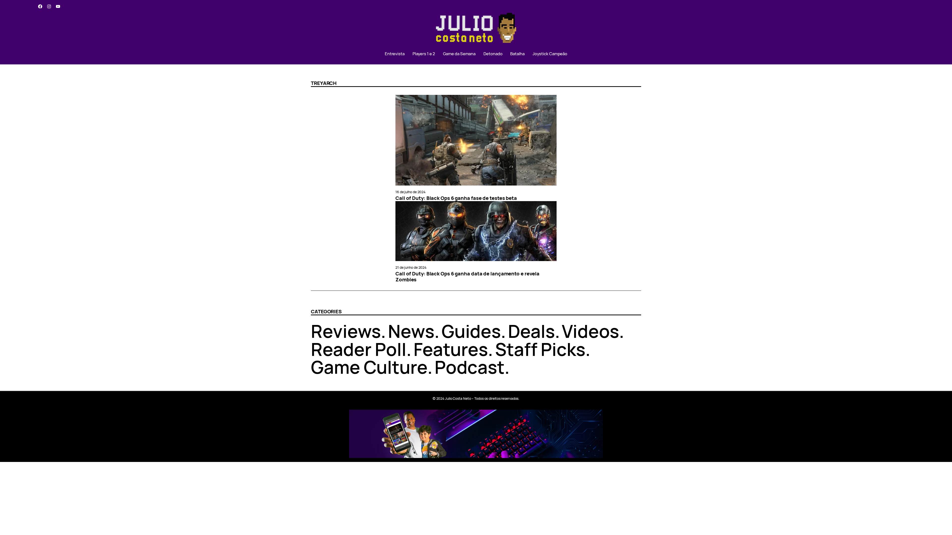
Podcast (470, 367)
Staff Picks (540, 349)
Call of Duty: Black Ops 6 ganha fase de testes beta (456, 198)
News (411, 331)
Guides (471, 331)
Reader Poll (358, 349)
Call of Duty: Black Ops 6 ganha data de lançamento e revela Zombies (467, 277)
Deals (531, 331)
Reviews (346, 331)
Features (451, 349)
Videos (590, 331)
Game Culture (369, 367)
